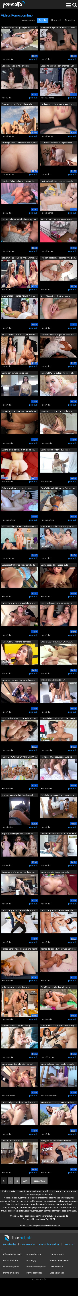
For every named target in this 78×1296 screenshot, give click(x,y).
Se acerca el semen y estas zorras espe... (56, 219)
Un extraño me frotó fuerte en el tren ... (19, 411)
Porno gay (31, 1260)
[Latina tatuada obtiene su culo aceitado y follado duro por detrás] (58, 887)
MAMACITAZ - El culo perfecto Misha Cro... (58, 373)
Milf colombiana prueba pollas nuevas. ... (19, 526)
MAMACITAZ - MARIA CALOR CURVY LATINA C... (18, 296)
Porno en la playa (11, 1272)
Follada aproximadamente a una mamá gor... (19, 949)
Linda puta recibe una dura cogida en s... (58, 104)
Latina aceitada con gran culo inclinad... (54, 565)
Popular (43, 20)
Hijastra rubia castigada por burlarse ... (19, 27)
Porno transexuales (59, 1260)
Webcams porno (11, 1266)
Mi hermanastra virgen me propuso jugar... (57, 334)
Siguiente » (39, 1180)
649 (25, 1180)
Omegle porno (57, 1254)
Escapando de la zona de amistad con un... (19, 718)
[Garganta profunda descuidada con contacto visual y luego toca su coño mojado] (19, 887)
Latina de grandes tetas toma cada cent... (57, 910)
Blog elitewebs (57, 1272)
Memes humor (33, 1254)
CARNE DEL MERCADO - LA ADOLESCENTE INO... (53, 680)
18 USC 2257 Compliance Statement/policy (39, 1225)
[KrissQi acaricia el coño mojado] (58, 311)
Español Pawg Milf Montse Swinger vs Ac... (58, 488)
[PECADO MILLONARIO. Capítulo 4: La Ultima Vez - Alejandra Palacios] (19, 350)
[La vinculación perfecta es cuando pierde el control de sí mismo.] (58, 196)
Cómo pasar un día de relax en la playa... (17, 104)
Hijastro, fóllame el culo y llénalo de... (18, 181)
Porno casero (56, 1266)
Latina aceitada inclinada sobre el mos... (17, 1064)
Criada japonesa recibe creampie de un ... (58, 795)
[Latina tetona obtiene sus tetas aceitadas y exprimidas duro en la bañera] (58, 465)
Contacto (68, 1244)
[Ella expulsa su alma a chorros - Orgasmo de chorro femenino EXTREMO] (19, 81)
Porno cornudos (34, 1272)
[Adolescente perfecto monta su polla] (58, 43)
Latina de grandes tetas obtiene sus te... (18, 910)
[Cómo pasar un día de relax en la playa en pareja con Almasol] (19, 120)
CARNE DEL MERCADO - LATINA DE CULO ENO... (57, 642)
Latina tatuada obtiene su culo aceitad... (55, 872)
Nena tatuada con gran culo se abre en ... (57, 1102)
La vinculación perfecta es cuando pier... (57, 181)
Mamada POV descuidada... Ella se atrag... (56, 757)
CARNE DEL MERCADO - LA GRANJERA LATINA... (58, 833)
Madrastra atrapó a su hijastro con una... (57, 142)
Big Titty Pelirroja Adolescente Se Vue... (17, 833)
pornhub (33, 59)
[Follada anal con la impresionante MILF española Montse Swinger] (19, 503)
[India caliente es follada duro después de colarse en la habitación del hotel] (19, 1002)
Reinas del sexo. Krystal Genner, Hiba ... (58, 949)
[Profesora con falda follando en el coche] (19, 810)
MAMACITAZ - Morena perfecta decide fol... (16, 642)
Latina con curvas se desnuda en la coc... (18, 680)
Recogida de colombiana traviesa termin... (56, 1140)
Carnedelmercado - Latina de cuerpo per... (58, 718)
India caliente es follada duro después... (15, 987)
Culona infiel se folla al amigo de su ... (18, 449)
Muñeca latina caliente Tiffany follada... (16, 1025)
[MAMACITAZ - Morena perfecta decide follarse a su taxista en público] (19, 657)
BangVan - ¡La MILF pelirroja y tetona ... (19, 258)
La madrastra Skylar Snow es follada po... (18, 565)
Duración (70, 20)
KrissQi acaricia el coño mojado (55, 296)
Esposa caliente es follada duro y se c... (19, 219)
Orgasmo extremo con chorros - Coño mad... (58, 66)
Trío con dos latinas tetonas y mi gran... (58, 258)
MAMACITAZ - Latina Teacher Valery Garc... (57, 1025)
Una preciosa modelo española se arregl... (56, 603)
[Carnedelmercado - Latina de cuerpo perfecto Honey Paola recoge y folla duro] (58, 734)
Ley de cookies (27, 1244)
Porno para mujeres (36, 1266)
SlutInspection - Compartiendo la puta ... (19, 142)
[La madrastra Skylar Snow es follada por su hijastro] (19, 580)
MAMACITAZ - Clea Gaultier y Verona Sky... (58, 526)
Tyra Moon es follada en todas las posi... (56, 987)
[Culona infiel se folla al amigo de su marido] (19, 465)
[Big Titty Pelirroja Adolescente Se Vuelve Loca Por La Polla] (19, 849)
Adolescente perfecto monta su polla (58, 27)
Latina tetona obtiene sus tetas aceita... (55, 450)
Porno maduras (10, 1260)
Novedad (56, 20)
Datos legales (9, 1244)
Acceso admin (39, 1279)
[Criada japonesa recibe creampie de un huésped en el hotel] (58, 810)
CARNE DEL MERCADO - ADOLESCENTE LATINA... (13, 1140)
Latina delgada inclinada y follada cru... (19, 1102)
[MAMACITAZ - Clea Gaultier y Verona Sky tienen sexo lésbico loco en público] (58, 542)
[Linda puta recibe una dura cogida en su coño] (58, 120)
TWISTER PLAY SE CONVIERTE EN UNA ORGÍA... (19, 757)
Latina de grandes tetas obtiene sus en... (18, 603)
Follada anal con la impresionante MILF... (17, 488)
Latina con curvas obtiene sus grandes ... (16, 373)
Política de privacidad (49, 1244)
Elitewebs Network (12, 1254)
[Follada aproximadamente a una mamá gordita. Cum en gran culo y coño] (19, 964)
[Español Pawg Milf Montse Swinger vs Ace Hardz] (58, 503)
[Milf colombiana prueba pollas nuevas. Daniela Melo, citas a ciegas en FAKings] (19, 542)
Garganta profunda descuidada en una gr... (57, 411)
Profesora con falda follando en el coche (17, 795)
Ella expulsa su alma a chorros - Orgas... (16, 66)
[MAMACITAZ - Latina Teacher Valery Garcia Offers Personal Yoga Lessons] (58, 1041)
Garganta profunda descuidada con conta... (18, 872)
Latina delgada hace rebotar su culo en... (57, 1064)
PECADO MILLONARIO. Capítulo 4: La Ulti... (18, 334)
